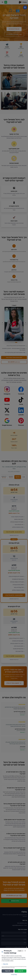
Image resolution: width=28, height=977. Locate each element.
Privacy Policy (14, 974)
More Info (5, 964)
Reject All (7, 971)
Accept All (20, 971)
